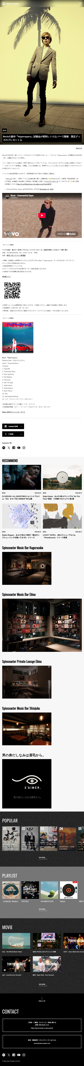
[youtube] (19, 449)
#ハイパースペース (51, 181)
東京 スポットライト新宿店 (16, 255)
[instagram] (24, 449)
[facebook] (14, 449)
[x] (8, 449)
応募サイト (7, 276)
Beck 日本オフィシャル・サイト (14, 412)
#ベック (9, 179)
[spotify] (3, 449)
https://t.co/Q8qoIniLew (25, 184)
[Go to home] (10, 3)
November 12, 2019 (46, 189)
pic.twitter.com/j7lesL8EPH (42, 184)
